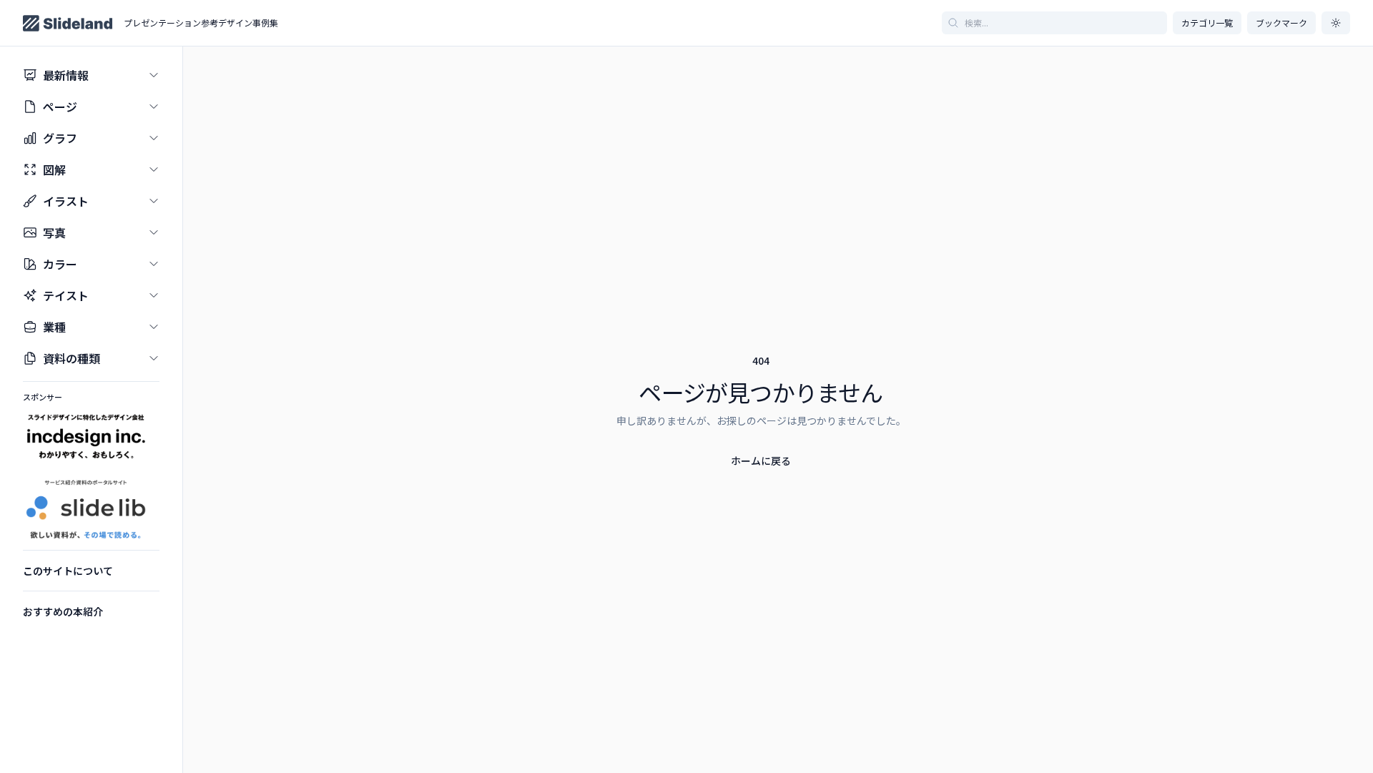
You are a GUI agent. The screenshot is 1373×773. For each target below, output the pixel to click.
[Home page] (67, 23)
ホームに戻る (761, 460)
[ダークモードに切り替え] (1336, 22)
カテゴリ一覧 (1207, 22)
